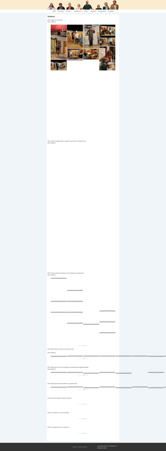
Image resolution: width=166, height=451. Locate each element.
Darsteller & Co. (78, 11)
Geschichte (61, 11)
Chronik (68, 11)
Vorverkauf (93, 11)
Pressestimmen (102, 11)
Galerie (86, 11)
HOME (54, 11)
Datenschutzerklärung (82, 446)
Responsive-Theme (102, 447)
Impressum (75, 446)
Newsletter (111, 11)
